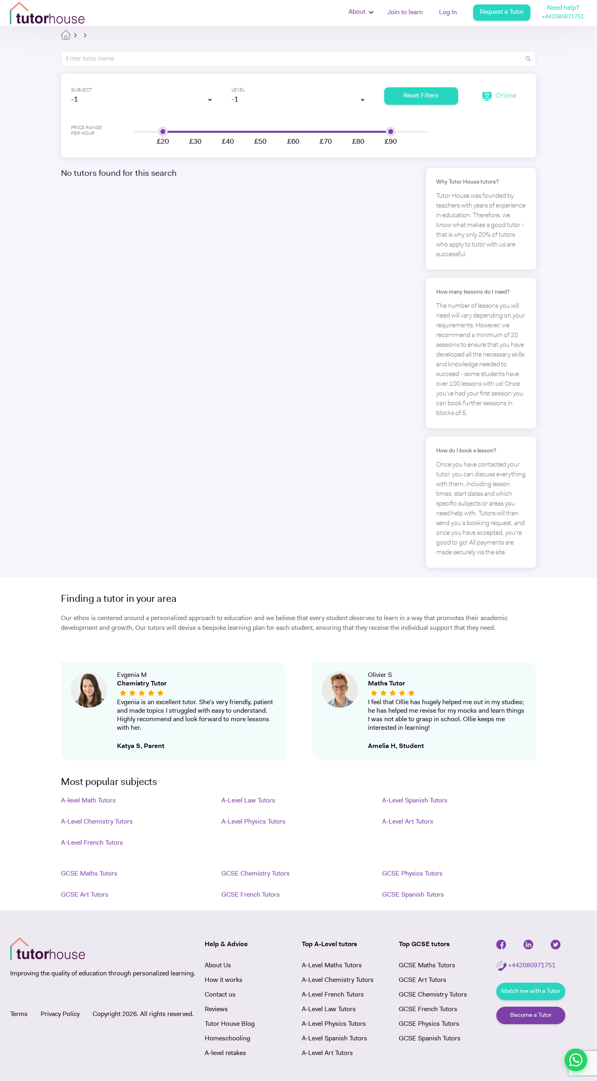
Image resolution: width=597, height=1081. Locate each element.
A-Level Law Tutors (248, 801)
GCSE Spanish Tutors (413, 895)
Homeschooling (227, 1039)
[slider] (163, 131)
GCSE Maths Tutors (89, 874)
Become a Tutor (531, 1015)
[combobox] (138, 99)
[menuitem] (405, 13)
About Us (218, 965)
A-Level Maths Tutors (332, 965)
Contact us (220, 995)
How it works (223, 980)
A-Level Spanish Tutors (415, 801)
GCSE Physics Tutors (412, 874)
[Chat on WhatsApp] (576, 1060)
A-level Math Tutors (88, 801)
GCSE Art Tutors (84, 895)
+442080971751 (563, 17)
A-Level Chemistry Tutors (97, 822)
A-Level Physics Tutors (253, 822)
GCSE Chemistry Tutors (255, 874)
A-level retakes (225, 1053)
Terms (19, 1014)
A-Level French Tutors (92, 843)
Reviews (216, 1009)
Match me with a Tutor (530, 991)
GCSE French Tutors (250, 895)
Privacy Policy (60, 1014)
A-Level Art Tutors (407, 822)
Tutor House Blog (230, 1024)
